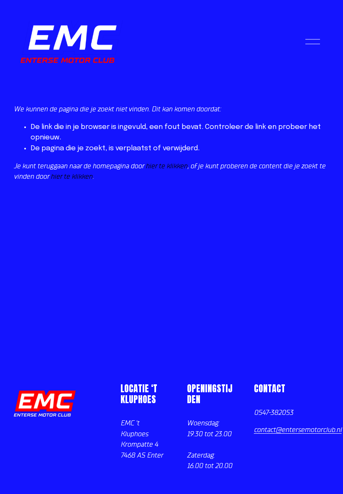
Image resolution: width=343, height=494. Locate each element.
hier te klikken (166, 166)
